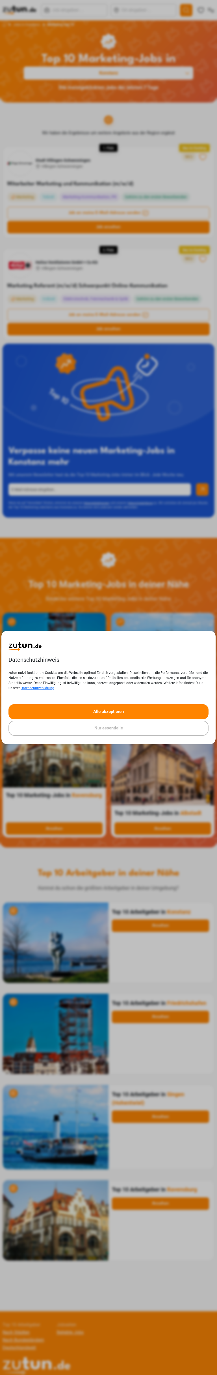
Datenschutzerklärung (37, 688)
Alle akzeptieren (108, 711)
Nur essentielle (108, 728)
